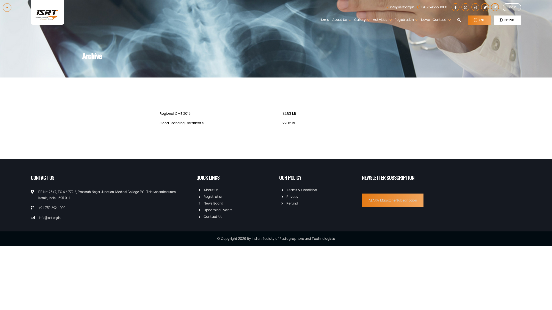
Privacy (292, 196)
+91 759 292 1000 (433, 7)
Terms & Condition (301, 190)
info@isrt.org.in (401, 7)
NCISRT (510, 20)
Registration (404, 20)
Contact (439, 20)
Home (324, 20)
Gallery (360, 20)
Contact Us (213, 216)
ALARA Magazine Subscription (393, 200)
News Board (213, 203)
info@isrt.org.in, (50, 218)
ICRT (482, 20)
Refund (292, 203)
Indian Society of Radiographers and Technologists (293, 238)
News (425, 20)
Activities (380, 20)
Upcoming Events (218, 210)
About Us (339, 20)
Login (511, 7)
